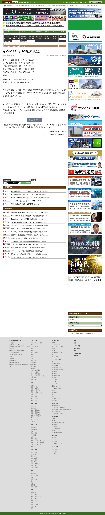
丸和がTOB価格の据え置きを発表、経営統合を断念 (27, 197)
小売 (32, 437)
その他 (54, 453)
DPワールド (62, 39)
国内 (47, 36)
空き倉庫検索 (8, 46)
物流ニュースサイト (60, 513)
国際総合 (33, 492)
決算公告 (11, 358)
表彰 (53, 430)
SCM (32, 385)
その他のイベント (57, 443)
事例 (53, 390)
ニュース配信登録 (14, 352)
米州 (32, 508)
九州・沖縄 (34, 487)
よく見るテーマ (81, 2)
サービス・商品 (8, 39)
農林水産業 (34, 429)
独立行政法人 (34, 462)
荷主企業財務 (56, 411)
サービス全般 (56, 363)
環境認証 (54, 424)
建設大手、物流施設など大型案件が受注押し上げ (27, 235)
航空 (32, 356)
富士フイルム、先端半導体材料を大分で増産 (25, 228)
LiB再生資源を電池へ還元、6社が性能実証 (24, 238)
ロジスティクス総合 (36, 343)
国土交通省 (34, 452)
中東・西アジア (35, 500)
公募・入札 (47, 39)
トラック (54, 379)
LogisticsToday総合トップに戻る (12, 5)
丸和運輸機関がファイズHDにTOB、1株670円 (26, 194)
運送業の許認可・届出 (58, 422)
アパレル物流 (34, 372)
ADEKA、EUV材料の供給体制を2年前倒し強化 (26, 232)
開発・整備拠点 (35, 414)
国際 (55, 36)
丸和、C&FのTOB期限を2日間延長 (22, 204)
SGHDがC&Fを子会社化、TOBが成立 (23, 201)
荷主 (16, 36)
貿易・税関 (34, 380)
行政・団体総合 (35, 468)
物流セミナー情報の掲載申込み (57, 5)
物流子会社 (34, 360)
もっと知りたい (34, 120)
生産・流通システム (57, 369)
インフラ (33, 421)
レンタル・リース (36, 445)
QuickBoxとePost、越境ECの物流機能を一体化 (26, 219)
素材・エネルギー (36, 391)
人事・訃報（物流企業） (59, 407)
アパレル (31, 32)
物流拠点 (39, 32)
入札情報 (54, 449)
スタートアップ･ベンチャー (38, 376)
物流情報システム (57, 367)
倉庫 (32, 348)
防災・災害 (55, 356)
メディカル (23, 32)
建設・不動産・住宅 (36, 393)
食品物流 (33, 366)
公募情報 (54, 451)
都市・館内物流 (35, 374)
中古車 (33, 446)
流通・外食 (34, 397)
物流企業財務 (56, 405)
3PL (32, 345)
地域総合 (33, 473)
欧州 (32, 502)
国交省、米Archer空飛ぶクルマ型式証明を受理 (26, 257)
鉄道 (32, 358)
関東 (32, 477)
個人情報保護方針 (14, 362)
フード (16, 32)
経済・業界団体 (35, 464)
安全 (53, 348)
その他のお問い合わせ (15, 354)
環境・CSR (62, 36)
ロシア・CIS (34, 504)
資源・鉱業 (34, 433)
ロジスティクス (8, 36)
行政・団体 (39, 36)
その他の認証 (56, 428)
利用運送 (33, 378)
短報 (75, 343)
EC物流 (33, 368)
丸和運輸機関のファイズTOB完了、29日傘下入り (27, 191)
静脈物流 (33, 362)
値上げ (16, 41)
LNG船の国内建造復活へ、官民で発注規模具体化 (27, 222)
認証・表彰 (31, 39)
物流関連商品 (56, 375)
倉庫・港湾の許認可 (57, 432)
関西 (32, 483)
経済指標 (54, 392)
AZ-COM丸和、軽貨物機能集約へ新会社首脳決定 (27, 216)
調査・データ (16, 39)
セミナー (54, 440)
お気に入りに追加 (69, 2)
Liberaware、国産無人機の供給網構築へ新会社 (26, 241)
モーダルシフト (56, 344)
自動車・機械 (34, 387)
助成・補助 (34, 466)
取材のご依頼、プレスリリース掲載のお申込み (35, 5)
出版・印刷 (34, 400)
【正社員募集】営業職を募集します (86, 333)
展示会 (54, 438)
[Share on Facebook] (3, 183)
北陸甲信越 (34, 479)
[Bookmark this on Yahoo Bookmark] (20, 183)
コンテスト (55, 442)
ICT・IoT (54, 361)
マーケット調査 (56, 388)
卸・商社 (33, 435)
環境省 (33, 456)
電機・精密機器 (35, 389)
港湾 (32, 350)
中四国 (33, 485)
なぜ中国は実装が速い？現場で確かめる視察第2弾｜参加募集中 (33, 22)
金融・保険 (34, 439)
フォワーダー (34, 346)
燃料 (53, 350)
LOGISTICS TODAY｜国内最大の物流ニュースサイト (10, 2)
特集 (23, 46)
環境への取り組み (57, 352)
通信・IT (33, 395)
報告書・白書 (56, 398)
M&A (62, 32)
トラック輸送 (47, 32)
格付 (53, 420)
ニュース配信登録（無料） (90, 5)
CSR (53, 343)
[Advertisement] (51, 71)
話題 (55, 39)
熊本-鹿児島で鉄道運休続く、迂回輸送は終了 (25, 248)
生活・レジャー (35, 398)
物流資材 (54, 371)
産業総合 (33, 427)
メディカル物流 (35, 370)
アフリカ (33, 506)
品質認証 (54, 426)
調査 (53, 396)
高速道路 (31, 41)
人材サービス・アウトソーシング (40, 443)
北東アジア (34, 494)
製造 (32, 431)
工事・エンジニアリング (38, 441)
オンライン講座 (16, 46)
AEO (53, 419)
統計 (53, 394)
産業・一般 (31, 36)
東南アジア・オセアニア (38, 496)
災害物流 (33, 364)
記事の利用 (12, 360)
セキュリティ (56, 381)
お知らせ (11, 343)
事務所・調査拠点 (36, 416)
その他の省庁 (34, 458)
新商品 (54, 377)
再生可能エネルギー (57, 346)
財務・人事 (23, 39)
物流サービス (56, 365)
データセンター (35, 418)
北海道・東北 (34, 475)
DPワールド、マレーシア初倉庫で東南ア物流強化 (27, 225)
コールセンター (35, 420)
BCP (53, 354)
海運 (32, 354)
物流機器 (54, 373)
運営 (10, 356)
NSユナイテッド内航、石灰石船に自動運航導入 (26, 251)
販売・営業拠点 (35, 410)
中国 (55, 32)
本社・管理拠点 (35, 412)
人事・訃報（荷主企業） (59, 413)
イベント (39, 39)
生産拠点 (33, 408)
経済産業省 (34, 454)
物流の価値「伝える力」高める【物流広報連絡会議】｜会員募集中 (35, 25)
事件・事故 (8, 41)
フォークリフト (56, 383)
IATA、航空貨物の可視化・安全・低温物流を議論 (27, 244)
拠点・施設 (23, 36)
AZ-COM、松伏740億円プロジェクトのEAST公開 (27, 212)
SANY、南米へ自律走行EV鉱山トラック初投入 (26, 254)
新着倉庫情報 (23, 41)
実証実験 (54, 400)
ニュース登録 (26, 183)
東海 (32, 481)
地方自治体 (34, 460)
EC (8, 32)
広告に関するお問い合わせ (74, 5)
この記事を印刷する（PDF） (57, 55)
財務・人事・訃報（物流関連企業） (62, 409)
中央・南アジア (35, 498)
